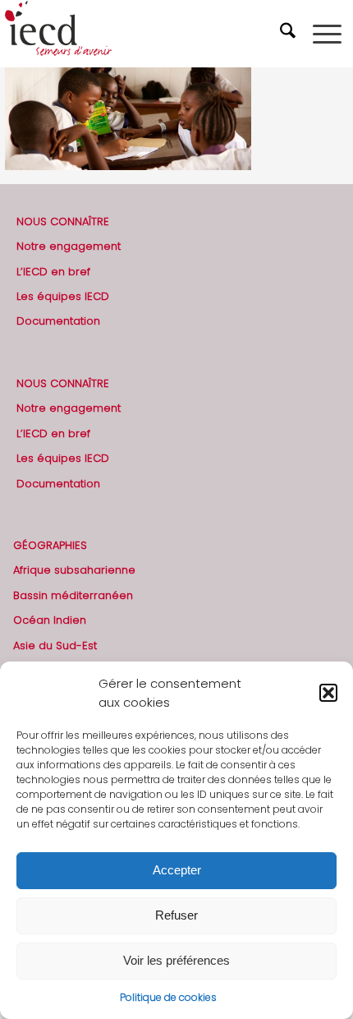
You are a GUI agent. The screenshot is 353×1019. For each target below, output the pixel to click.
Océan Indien (49, 620)
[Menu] (327, 34)
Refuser (176, 915)
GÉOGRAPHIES (50, 545)
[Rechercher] (289, 34)
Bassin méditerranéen (73, 595)
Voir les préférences (176, 960)
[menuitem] (289, 34)
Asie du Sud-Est (55, 645)
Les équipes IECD (62, 296)
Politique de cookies (168, 997)
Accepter (177, 870)
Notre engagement (68, 246)
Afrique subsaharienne (74, 570)
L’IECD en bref (53, 271)
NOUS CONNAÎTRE (62, 221)
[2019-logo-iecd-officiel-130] (142, 34)
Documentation (58, 321)
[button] (328, 693)
